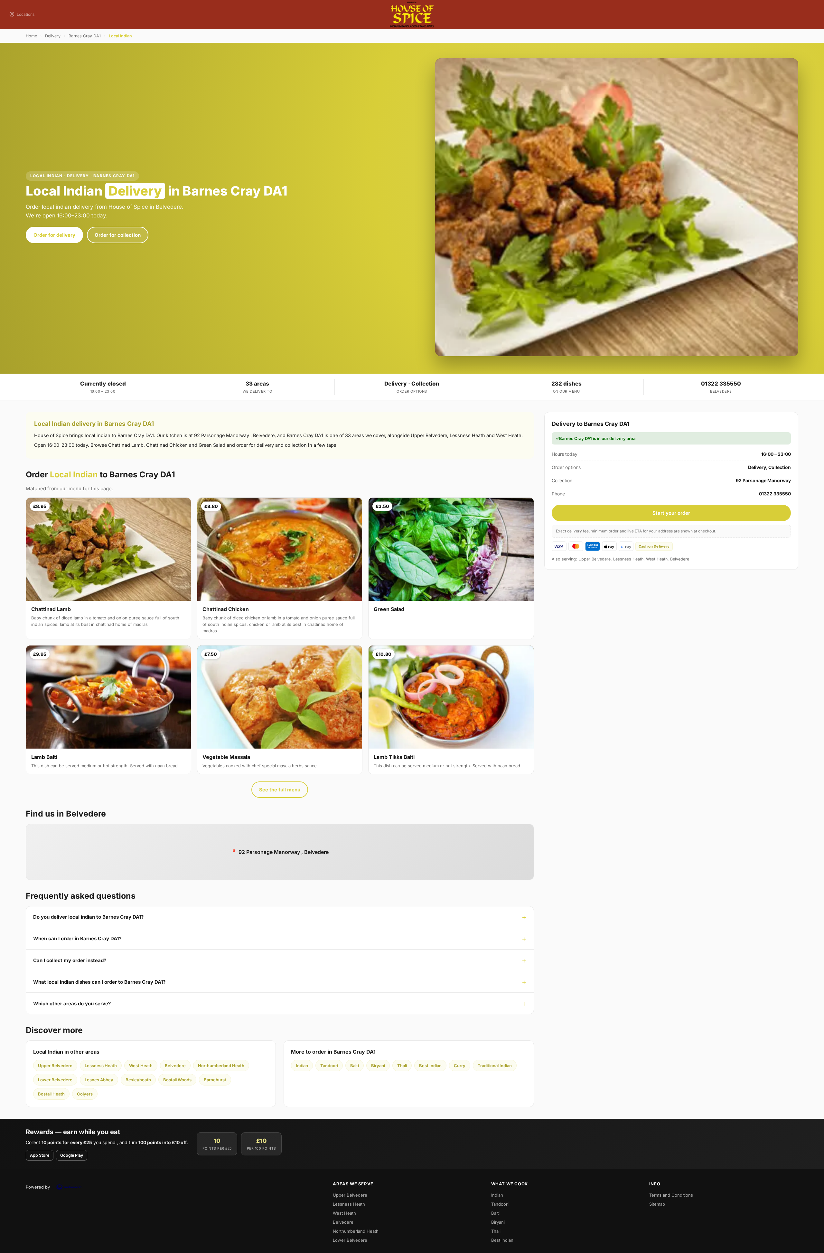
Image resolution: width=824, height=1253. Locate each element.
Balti (354, 1065)
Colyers (85, 1093)
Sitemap (657, 1204)
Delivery (53, 35)
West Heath (141, 1065)
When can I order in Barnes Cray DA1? (77, 938)
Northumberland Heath (221, 1065)
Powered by (38, 1187)
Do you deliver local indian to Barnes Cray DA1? (88, 917)
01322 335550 (721, 383)
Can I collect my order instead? (69, 960)
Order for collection (118, 235)
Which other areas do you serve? (72, 1003)
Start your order (671, 513)
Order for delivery (54, 235)
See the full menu (279, 790)
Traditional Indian (495, 1065)
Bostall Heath (51, 1093)
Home (31, 35)
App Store (39, 1155)
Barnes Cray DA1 (85, 35)
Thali (402, 1065)
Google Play (71, 1155)
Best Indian (430, 1065)
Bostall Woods (177, 1079)
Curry (459, 1065)
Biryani (378, 1065)
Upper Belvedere (55, 1065)
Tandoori (329, 1065)
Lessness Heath (101, 1065)
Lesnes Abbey (99, 1079)
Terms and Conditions (671, 1195)
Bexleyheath (138, 1079)
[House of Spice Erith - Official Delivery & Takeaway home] (412, 14)
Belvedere (175, 1065)
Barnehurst (215, 1079)
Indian (302, 1065)
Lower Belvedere (55, 1079)
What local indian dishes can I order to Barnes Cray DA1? (99, 982)
